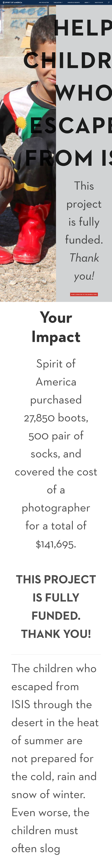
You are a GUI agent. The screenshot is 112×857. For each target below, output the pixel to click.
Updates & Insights (74, 2)
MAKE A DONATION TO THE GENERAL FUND (84, 294)
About (87, 2)
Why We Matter (44, 2)
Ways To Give (99, 2)
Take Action (57, 2)
